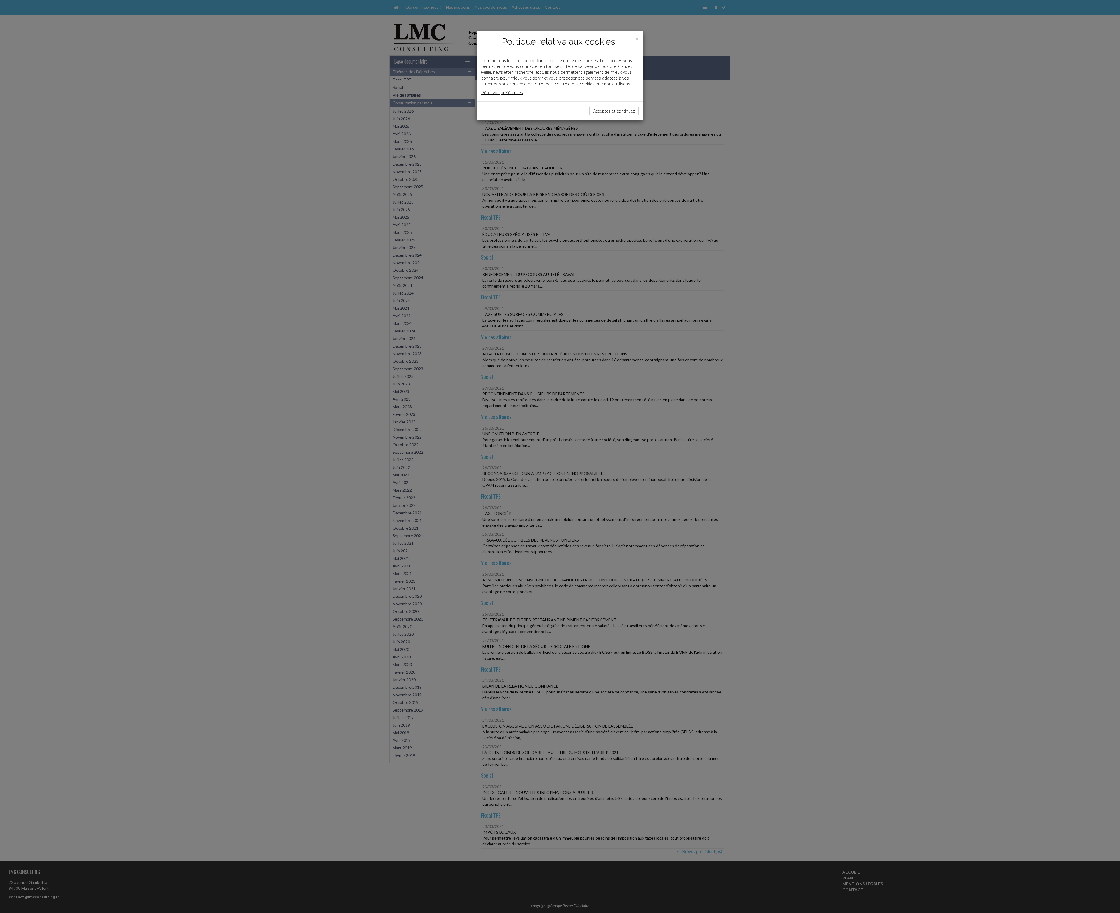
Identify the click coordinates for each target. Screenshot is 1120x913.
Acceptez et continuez (614, 111)
